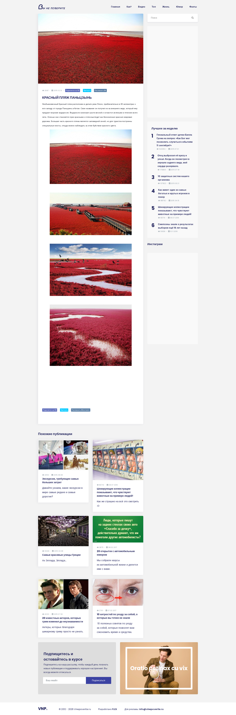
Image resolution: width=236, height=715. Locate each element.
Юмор (179, 6)
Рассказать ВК (100, 90)
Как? (129, 6)
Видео (141, 6)
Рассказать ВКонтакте (80, 410)
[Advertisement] (90, 387)
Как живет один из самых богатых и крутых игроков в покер (174, 193)
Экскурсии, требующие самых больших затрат (60, 480)
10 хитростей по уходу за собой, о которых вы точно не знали (117, 616)
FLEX (114, 709)
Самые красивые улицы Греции (61, 555)
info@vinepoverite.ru (151, 709)
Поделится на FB (72, 90)
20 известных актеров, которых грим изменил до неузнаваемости (62, 619)
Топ (154, 6)
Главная (115, 6)
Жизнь (166, 6)
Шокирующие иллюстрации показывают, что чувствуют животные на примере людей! (115, 492)
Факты (193, 6)
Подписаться (98, 680)
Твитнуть (87, 90)
